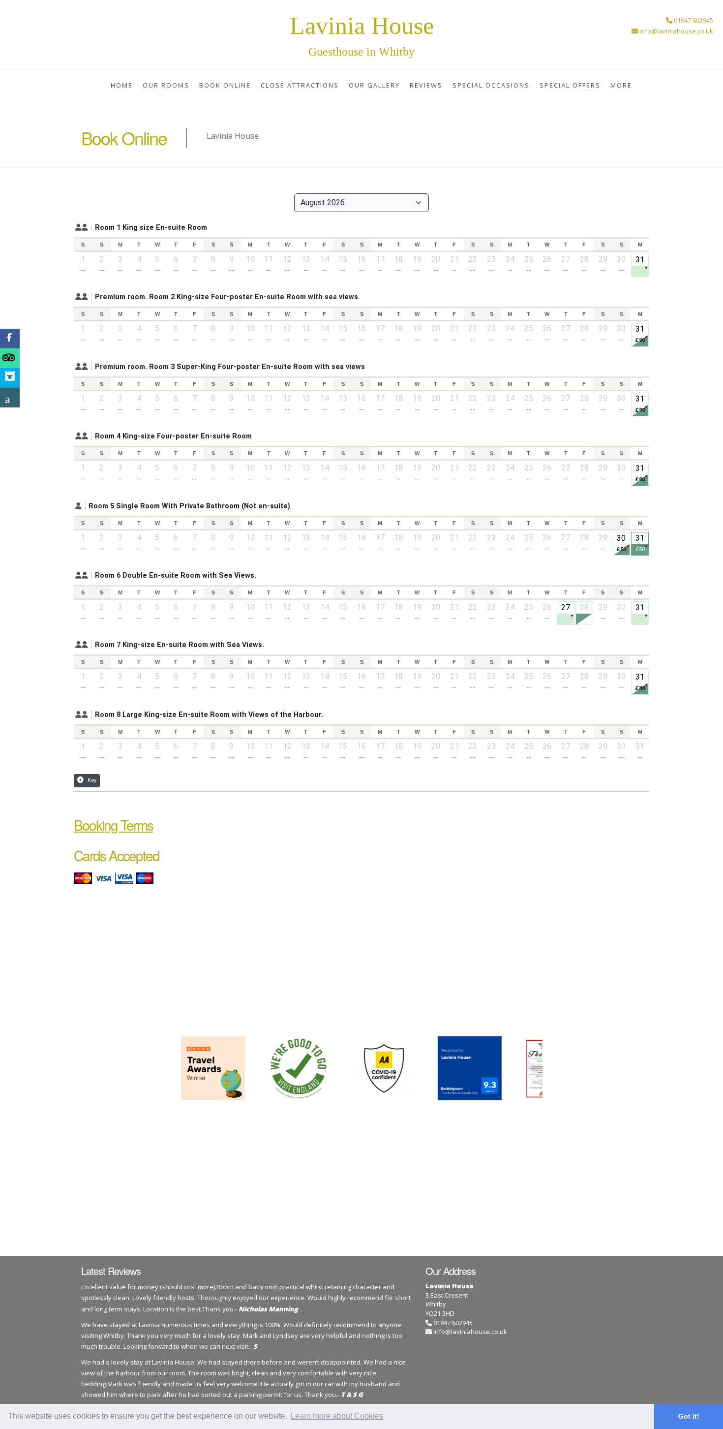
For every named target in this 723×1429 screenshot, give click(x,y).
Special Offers (570, 85)
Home (122, 85)
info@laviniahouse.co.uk (470, 1331)
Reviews (426, 85)
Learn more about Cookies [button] (337, 1416)
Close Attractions (300, 85)
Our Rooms (166, 85)
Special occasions (491, 85)
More (621, 85)
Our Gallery (374, 85)
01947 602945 (452, 1322)
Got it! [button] (688, 1416)
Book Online (225, 85)
